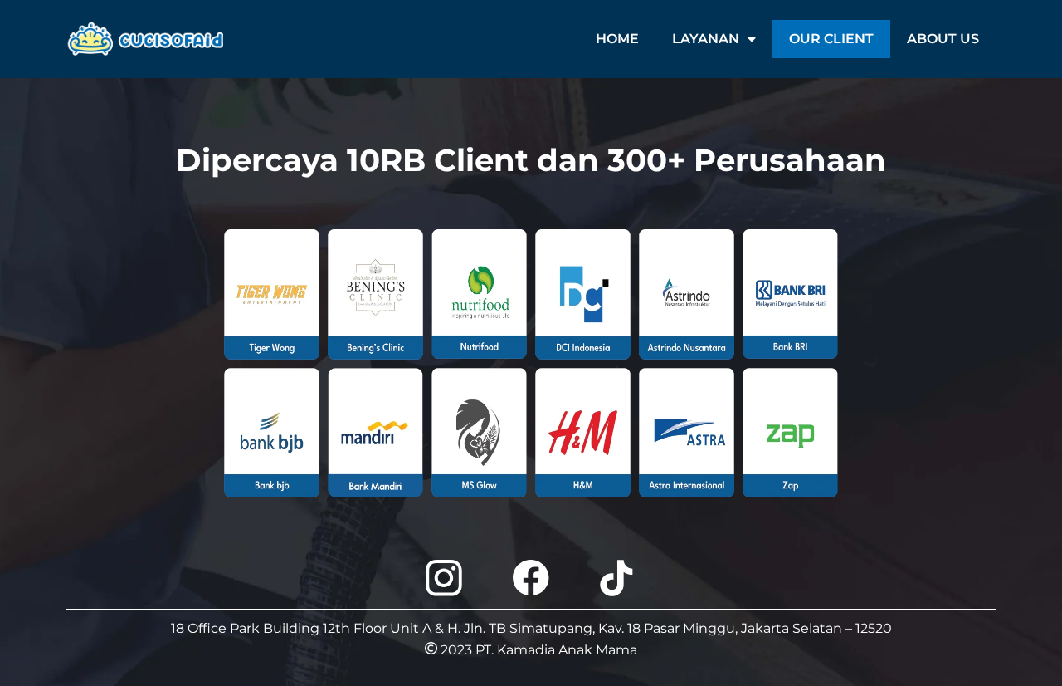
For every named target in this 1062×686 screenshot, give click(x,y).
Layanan (705, 39)
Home (617, 39)
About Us (943, 39)
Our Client (831, 39)
